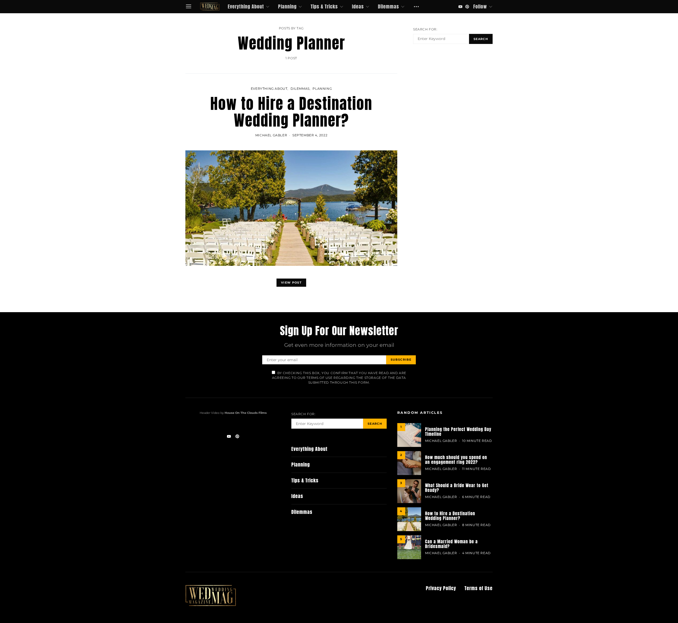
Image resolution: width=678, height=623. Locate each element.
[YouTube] (460, 7)
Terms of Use (479, 588)
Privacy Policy (441, 588)
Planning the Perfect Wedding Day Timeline (458, 431)
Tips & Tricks (324, 6)
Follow (480, 6)
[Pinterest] (467, 7)
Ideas (358, 6)
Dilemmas (388, 6)
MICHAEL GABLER (271, 135)
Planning (287, 6)
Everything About (246, 6)
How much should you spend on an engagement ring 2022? (456, 459)
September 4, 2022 (309, 135)
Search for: (425, 29)
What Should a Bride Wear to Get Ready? (456, 487)
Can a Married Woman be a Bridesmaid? (451, 543)
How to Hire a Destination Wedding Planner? (291, 111)
